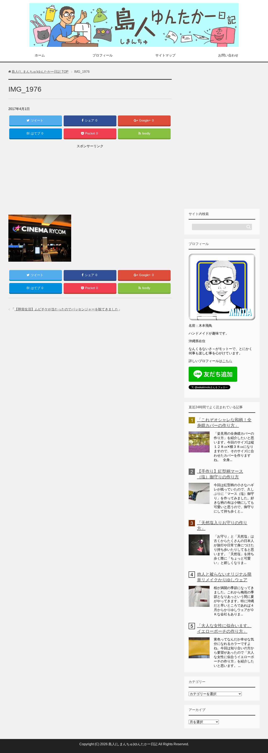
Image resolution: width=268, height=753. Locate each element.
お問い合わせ (228, 55)
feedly (146, 133)
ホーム (40, 55)
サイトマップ (165, 55)
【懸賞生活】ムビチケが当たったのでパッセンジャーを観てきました (66, 309)
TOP (40, 71)
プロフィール (103, 55)
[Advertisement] (90, 178)
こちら (227, 361)
